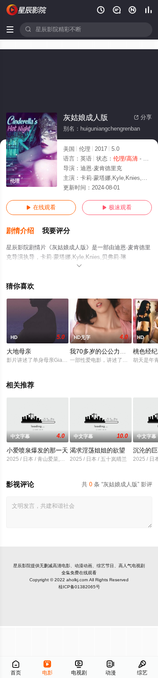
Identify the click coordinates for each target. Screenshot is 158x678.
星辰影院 (22, 565)
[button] (24, 231)
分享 (143, 117)
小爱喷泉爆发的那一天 (37, 450)
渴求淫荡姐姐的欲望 (97, 450)
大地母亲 (19, 351)
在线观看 (41, 207)
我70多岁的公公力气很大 (104, 351)
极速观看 (117, 207)
